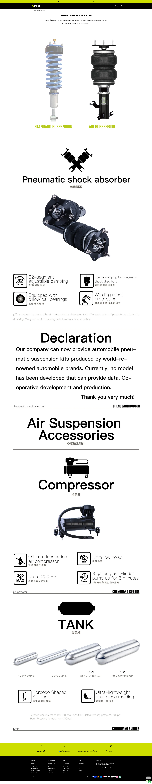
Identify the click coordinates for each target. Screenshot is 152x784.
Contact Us (50, 770)
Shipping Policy (51, 766)
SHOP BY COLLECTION (67, 5)
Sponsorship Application (35, 770)
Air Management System (83, 764)
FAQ (64, 772)
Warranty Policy (66, 766)
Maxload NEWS (34, 772)
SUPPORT (93, 5)
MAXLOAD (58, 5)
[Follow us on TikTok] (108, 767)
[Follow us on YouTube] (105, 767)
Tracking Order (50, 772)
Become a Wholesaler (35, 764)
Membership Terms (66, 764)
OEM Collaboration (34, 766)
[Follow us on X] (100, 767)
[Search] (115, 6)
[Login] (117, 5)
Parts (79, 768)
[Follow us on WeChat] (110, 767)
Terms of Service (66, 768)
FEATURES (86, 5)
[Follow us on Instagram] (102, 767)
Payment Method (51, 764)
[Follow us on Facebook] (97, 767)
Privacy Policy (65, 770)
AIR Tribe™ (81, 770)
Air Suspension (81, 763)
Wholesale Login (66, 763)
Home (32, 10)
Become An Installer (34, 768)
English (111, 5)
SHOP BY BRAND (78, 5)
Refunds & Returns (51, 768)
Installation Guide (51, 763)
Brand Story (33, 763)
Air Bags (80, 766)
